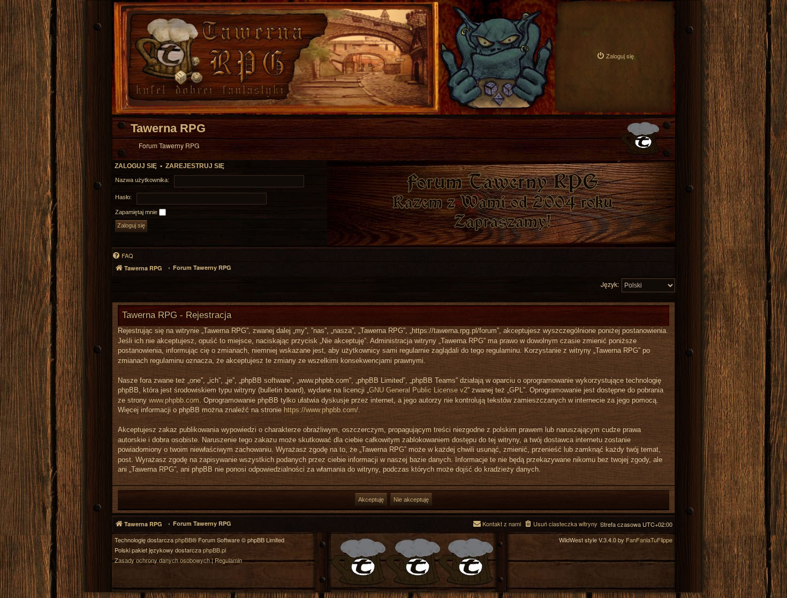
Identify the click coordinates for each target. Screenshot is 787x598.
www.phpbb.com (174, 400)
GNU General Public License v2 (418, 390)
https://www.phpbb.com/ (321, 410)
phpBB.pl (214, 550)
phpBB (183, 540)
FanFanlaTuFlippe (649, 540)
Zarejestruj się (194, 166)
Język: (610, 284)
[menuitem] (615, 55)
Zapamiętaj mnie (137, 212)
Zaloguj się (136, 166)
